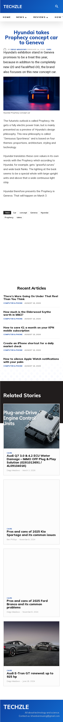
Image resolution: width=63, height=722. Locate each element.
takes (19, 217)
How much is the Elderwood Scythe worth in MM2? (27, 313)
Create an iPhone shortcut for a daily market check (28, 344)
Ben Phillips (12, 539)
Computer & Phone (12, 303)
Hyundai (44, 212)
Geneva (33, 212)
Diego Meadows (13, 470)
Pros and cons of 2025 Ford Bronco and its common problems (27, 604)
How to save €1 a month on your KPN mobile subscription (28, 329)
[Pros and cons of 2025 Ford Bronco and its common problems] (31, 571)
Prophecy (9, 217)
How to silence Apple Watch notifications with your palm (31, 360)
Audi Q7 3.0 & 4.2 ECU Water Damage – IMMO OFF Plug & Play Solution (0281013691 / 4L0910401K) (31, 461)
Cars (9, 453)
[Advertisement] (31, 252)
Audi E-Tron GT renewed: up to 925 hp (30, 675)
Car (14, 212)
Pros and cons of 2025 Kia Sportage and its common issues (31, 533)
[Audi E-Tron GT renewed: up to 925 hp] (31, 643)
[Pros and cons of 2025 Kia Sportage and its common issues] (31, 502)
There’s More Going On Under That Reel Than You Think (30, 297)
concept (23, 212)
